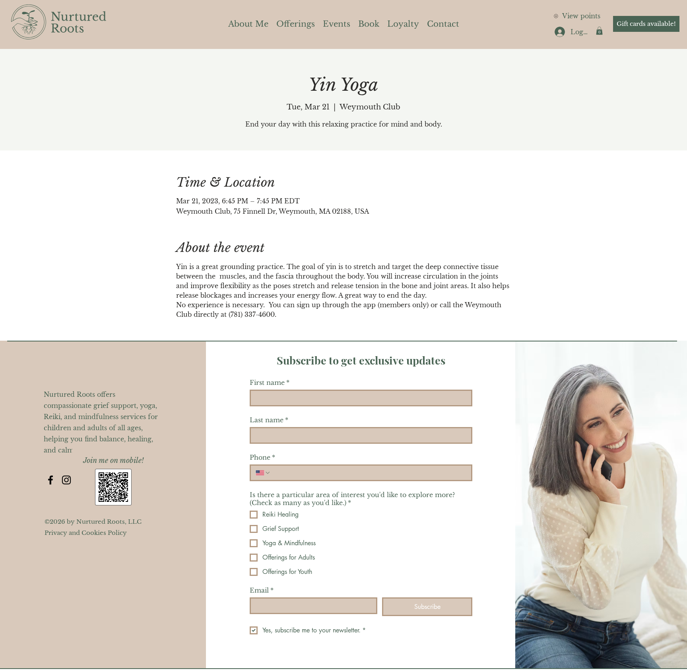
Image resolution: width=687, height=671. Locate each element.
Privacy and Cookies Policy (86, 532)
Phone (262, 457)
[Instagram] (66, 480)
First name (269, 382)
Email (262, 590)
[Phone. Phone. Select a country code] (263, 473)
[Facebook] (50, 480)
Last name (269, 420)
